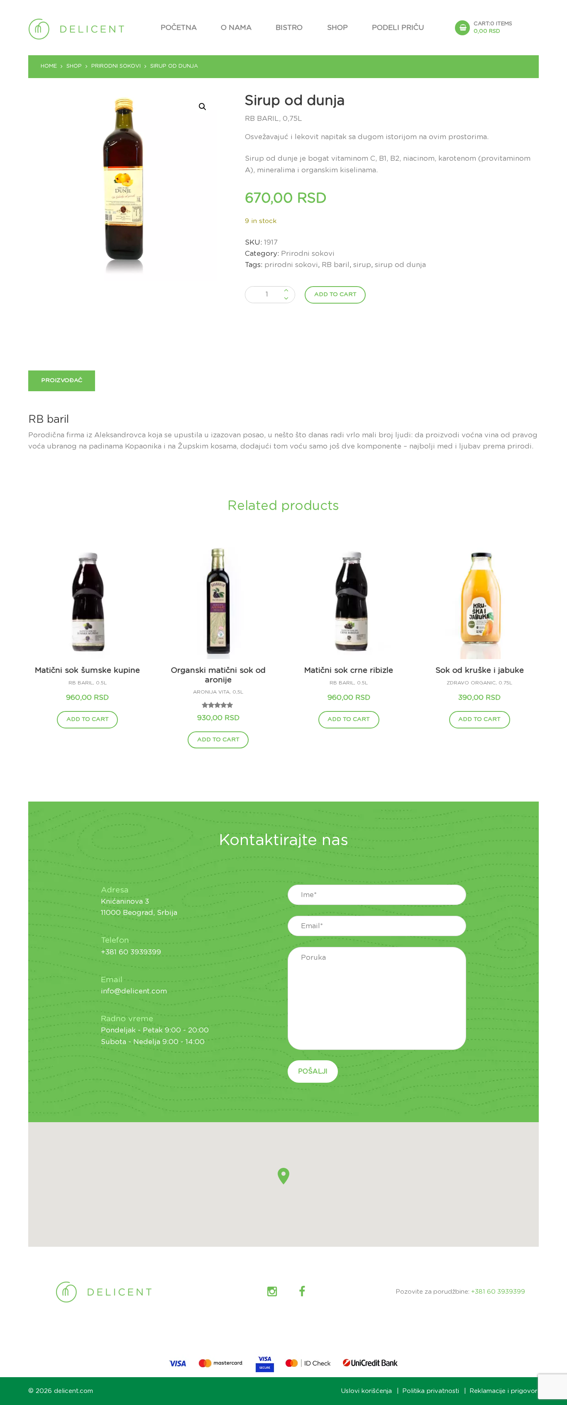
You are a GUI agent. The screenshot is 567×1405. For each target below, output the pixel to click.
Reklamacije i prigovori (504, 1391)
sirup (362, 264)
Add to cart (335, 294)
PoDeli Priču (398, 27)
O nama (236, 27)
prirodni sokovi (291, 264)
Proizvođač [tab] (61, 380)
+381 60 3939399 (498, 1292)
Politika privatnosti (430, 1391)
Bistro (289, 27)
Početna (179, 27)
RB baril (335, 264)
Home (49, 66)
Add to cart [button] (87, 719)
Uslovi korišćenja (366, 1391)
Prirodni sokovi (116, 66)
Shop (337, 27)
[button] (202, 106)
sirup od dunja (400, 264)
